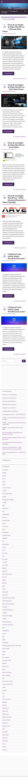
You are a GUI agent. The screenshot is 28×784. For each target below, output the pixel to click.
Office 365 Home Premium (8, 598)
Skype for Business (7, 672)
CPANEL (4, 502)
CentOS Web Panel (7, 493)
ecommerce (5, 526)
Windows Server (6, 726)
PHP (3, 627)
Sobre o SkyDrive (6, 675)
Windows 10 (5, 708)
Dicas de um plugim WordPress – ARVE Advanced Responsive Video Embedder (14, 199)
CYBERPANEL (5, 514)
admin (5, 33)
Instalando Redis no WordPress (10, 411)
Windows (4, 705)
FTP (3, 541)
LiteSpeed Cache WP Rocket (9, 404)
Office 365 (5, 595)
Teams (4, 687)
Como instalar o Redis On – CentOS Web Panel (13, 414)
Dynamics (4, 517)
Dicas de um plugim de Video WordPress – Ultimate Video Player (13, 28)
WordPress (13, 33)
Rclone (4, 651)
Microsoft (4, 571)
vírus (3, 693)
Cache (3, 484)
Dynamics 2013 (6, 520)
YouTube (18, 204)
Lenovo (4, 547)
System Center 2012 (7, 681)
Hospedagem (5, 544)
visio (3, 696)
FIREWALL (4, 538)
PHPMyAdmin (5, 630)
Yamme (4, 743)
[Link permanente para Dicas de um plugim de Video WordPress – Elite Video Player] (14, 100)
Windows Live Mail (6, 717)
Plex (3, 636)
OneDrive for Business (7, 609)
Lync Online (5, 565)
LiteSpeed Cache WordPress (9, 408)
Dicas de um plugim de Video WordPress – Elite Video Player (16, 87)
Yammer (4, 746)
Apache (4, 475)
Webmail (4, 702)
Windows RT (5, 723)
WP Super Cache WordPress (9, 398)
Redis (3, 654)
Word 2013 (5, 732)
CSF (3, 511)
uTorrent (4, 690)
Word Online (5, 735)
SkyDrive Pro (5, 666)
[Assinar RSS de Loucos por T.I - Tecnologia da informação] (2, 1)
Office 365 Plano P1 (7, 601)
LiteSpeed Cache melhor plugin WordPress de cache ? (17, 256)
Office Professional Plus (8, 603)
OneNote (4, 612)
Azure (3, 478)
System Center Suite (7, 684)
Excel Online (5, 532)
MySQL (4, 580)
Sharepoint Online (6, 660)
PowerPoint (5, 642)
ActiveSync (5, 469)
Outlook (4, 618)
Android (4, 472)
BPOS (3, 481)
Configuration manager (8, 499)
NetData (4, 583)
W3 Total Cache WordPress (9, 401)
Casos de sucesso (6, 487)
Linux (3, 550)
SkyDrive (4, 663)
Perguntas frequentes (7, 624)
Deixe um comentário (20, 78)
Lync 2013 (4, 562)
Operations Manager (7, 615)
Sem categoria (5, 657)
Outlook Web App (6, 621)
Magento (4, 568)
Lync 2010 (4, 559)
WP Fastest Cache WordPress (9, 394)
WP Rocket (5, 741)
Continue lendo (8, 73)
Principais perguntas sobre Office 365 (11, 645)
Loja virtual (5, 553)
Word (3, 729)
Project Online (5, 648)
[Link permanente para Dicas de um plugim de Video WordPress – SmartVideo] (14, 156)
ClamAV (4, 496)
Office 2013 (5, 592)
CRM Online (5, 508)
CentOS (4, 490)
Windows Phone (6, 720)
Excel (3, 529)
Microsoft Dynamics (7, 574)
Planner (4, 633)
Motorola (4, 577)
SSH (3, 678)
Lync (3, 556)
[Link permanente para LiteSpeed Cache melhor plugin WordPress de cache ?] (14, 267)
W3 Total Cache (6, 699)
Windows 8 (5, 711)
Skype (3, 669)
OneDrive (4, 606)
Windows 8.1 (5, 714)
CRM (3, 505)
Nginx (3, 586)
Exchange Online (6, 535)
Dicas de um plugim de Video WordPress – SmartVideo (16, 145)
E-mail (3, 523)
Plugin (9, 33)
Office (3, 589)
